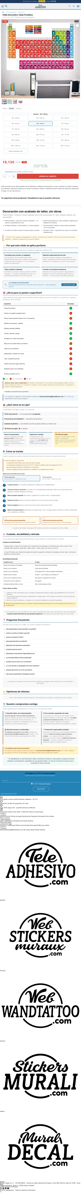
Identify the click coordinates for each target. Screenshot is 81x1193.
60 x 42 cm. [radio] (16, 123)
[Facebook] (3, 1189)
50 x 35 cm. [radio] (40, 118)
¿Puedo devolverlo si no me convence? (19, 670)
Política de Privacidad (44, 784)
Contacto (4, 828)
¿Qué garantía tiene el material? (16, 641)
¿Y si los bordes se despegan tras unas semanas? (22, 666)
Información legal (6, 824)
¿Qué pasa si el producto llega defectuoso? (20, 653)
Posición (4, 108)
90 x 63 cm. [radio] (65, 129)
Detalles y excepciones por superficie (16, 391)
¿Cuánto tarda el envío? (14, 649)
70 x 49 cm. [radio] (65, 123)
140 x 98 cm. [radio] (65, 140)
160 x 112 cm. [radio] (40, 145)
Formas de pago (16, 816)
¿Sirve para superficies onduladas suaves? (20, 674)
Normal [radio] (11, 108)
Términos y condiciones (7, 825)
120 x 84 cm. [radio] (15, 140)
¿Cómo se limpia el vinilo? (14, 637)
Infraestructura (18, 821)
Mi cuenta (27, 830)
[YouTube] (8, 1189)
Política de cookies (43, 825)
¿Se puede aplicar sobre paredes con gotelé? (21, 629)
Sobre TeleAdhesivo (6, 821)
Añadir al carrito (47, 176)
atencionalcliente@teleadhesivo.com (12, 830)
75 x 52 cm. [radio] (16, 129)
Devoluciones (26, 816)
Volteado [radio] (18, 108)
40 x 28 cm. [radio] (16, 118)
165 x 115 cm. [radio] (65, 145)
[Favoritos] (69, 6)
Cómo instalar (49, 816)
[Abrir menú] (3, 6)
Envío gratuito (9, 171)
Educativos (21, 12)
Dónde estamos (28, 821)
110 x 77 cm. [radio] (65, 134)
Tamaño (40, 114)
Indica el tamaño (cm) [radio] (16, 151)
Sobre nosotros (5, 819)
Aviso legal (33, 825)
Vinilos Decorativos (11, 12)
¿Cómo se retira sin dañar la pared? (18, 633)
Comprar (3, 815)
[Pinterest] (6, 1189)
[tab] (4, 101)
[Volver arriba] (1, 1192)
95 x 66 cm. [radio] (16, 134)
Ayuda (33, 830)
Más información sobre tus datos (9, 793)
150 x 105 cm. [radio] (15, 145)
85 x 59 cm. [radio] (40, 129)
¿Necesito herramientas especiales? (18, 645)
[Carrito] (78, 6)
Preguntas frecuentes (38, 816)
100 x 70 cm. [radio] (40, 134)
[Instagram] (1, 1189)
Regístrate (41, 789)
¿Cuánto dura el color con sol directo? (19, 661)
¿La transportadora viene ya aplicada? (19, 657)
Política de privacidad (23, 825)
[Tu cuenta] (74, 6)
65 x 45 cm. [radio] (37, 122)
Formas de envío (5, 816)
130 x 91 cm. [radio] (40, 140)
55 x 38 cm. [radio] (65, 118)
